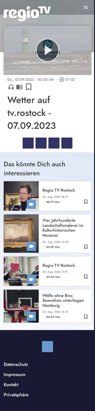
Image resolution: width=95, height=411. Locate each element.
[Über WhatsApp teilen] (53, 143)
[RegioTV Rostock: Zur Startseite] (27, 13)
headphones (11, 87)
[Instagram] (47, 346)
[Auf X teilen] (41, 143)
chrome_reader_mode (19, 87)
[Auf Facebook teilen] (28, 143)
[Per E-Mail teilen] (66, 143)
